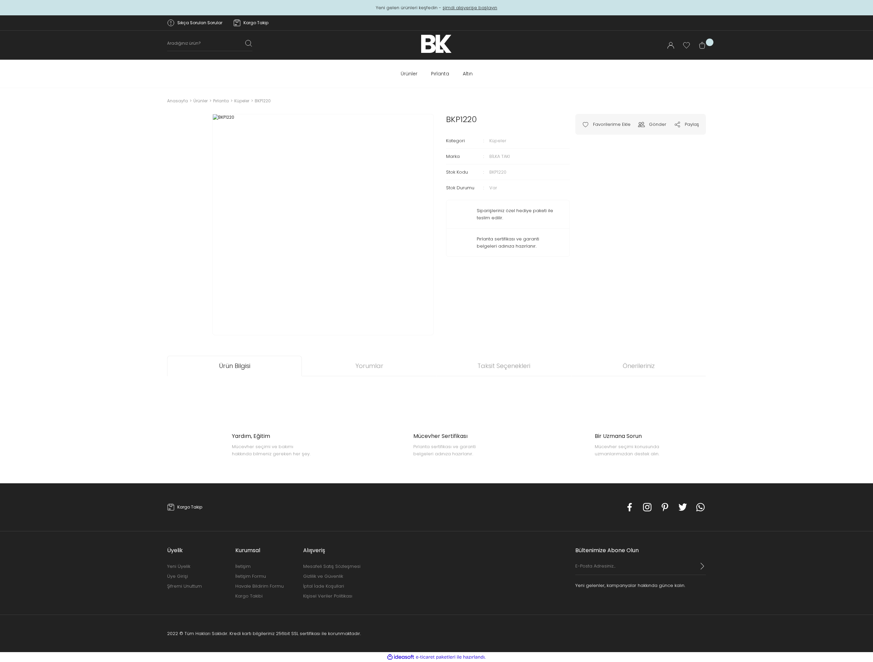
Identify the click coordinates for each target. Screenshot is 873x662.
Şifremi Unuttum (184, 586)
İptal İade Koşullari (323, 586)
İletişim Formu (250, 576)
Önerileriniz (639, 366)
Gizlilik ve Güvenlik (323, 576)
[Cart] (702, 45)
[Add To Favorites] (606, 124)
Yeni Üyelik (178, 566)
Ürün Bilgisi (234, 366)
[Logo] (436, 44)
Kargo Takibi (249, 596)
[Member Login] (671, 45)
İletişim (243, 566)
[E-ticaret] (436, 657)
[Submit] (702, 566)
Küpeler (497, 140)
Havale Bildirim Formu (259, 586)
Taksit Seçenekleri (503, 366)
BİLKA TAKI (499, 156)
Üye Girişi (177, 576)
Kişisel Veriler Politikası (327, 596)
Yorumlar (369, 366)
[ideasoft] (400, 657)
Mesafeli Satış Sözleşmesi (331, 566)
